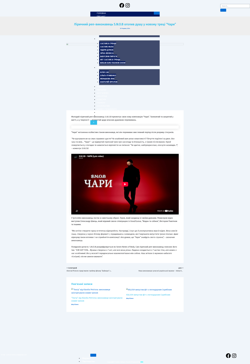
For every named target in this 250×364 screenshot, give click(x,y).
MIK (142, 362)
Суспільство (103, 106)
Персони (101, 90)
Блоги (100, 67)
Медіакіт (86, 358)
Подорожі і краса (106, 112)
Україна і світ (103, 116)
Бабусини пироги (108, 56)
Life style (102, 96)
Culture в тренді (108, 43)
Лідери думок (106, 50)
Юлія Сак (104, 72)
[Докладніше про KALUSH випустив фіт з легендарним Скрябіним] (149, 289)
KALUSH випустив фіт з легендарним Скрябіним (148, 295)
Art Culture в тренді (110, 59)
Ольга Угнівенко (108, 75)
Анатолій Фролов (108, 82)
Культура (101, 99)
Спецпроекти (104, 39)
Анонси (101, 86)
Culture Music (107, 46)
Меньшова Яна (107, 78)
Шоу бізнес (103, 93)
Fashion (101, 103)
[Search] (223, 10)
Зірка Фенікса (106, 53)
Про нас (101, 16)
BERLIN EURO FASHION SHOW (112, 63)
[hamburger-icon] (157, 13)
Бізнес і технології (107, 109)
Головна (101, 13)
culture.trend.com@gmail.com (16, 355)
